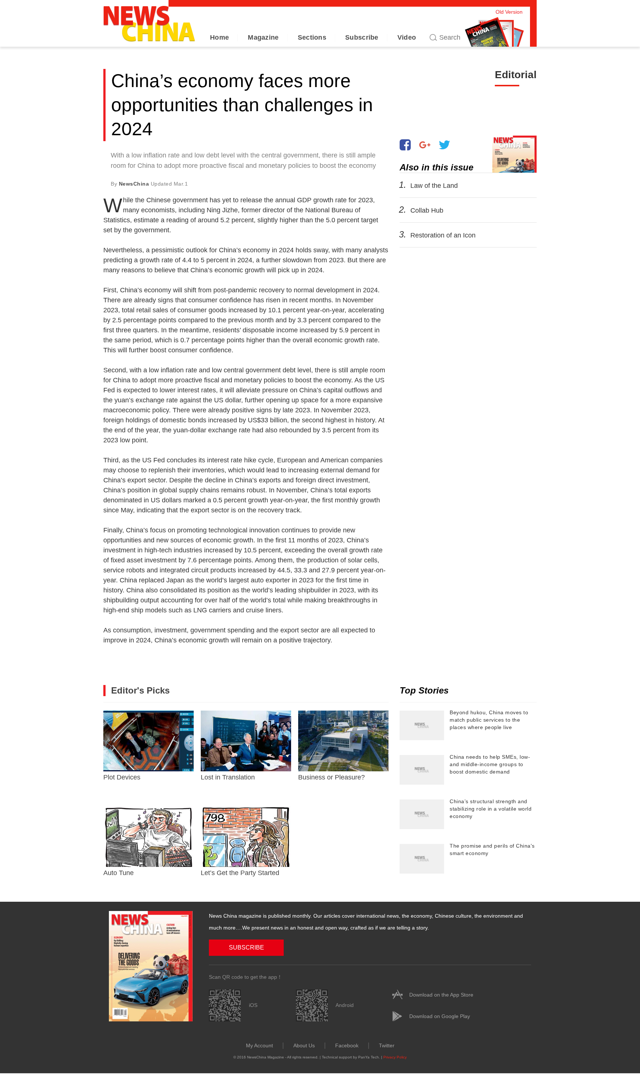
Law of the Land (434, 185)
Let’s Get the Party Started (240, 873)
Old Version (509, 12)
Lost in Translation (228, 777)
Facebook (347, 1045)
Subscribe (362, 37)
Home (219, 37)
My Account (259, 1045)
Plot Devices (121, 777)
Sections (312, 37)
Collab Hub (426, 210)
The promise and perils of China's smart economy (492, 849)
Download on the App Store (441, 995)
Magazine (263, 37)
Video (406, 37)
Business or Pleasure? (331, 777)
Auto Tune (118, 873)
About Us (304, 1045)
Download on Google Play (439, 1016)
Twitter (386, 1045)
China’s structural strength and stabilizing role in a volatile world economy (490, 808)
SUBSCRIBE (246, 947)
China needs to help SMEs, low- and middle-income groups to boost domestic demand (490, 764)
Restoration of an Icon (443, 235)
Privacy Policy (395, 1057)
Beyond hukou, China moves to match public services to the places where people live (489, 719)
